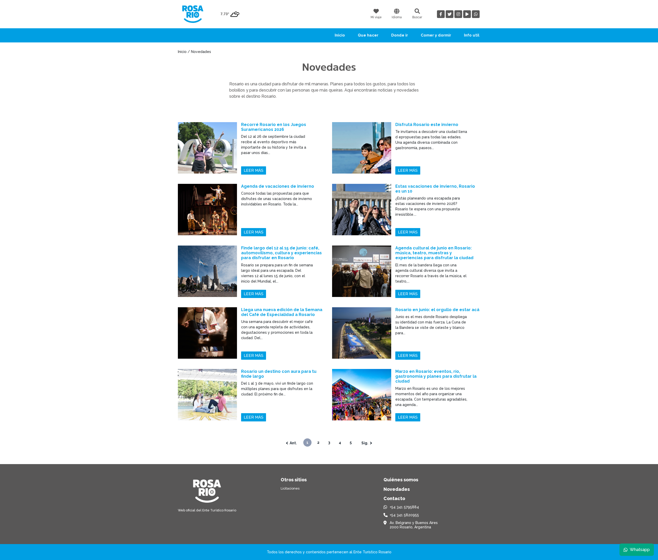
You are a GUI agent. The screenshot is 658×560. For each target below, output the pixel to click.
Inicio (340, 35)
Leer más (253, 170)
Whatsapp (640, 549)
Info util (471, 35)
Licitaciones (290, 488)
